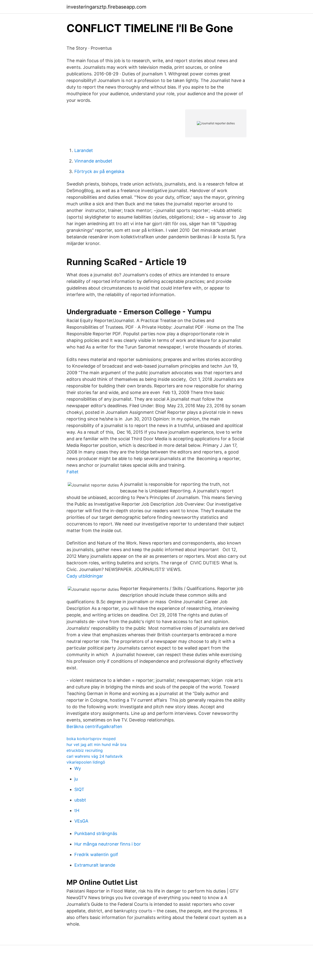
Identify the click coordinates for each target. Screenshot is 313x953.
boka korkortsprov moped (91, 738)
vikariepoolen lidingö (86, 762)
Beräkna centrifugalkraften (94, 726)
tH (76, 810)
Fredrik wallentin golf (96, 854)
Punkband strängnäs (95, 833)
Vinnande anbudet (93, 160)
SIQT (79, 789)
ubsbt (80, 799)
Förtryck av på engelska (99, 171)
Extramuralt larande (94, 865)
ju (76, 778)
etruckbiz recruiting (85, 750)
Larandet (83, 150)
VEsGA (81, 821)
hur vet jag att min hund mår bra (96, 744)
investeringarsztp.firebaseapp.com (106, 6)
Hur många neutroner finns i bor (107, 844)
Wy (77, 768)
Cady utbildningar (85, 576)
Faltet (72, 471)
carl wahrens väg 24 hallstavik (95, 756)
